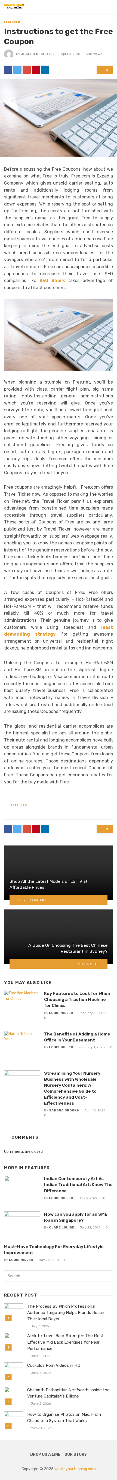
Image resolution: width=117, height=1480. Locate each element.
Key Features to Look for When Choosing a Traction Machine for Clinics (77, 999)
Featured (12, 22)
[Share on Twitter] (17, 70)
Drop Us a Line (45, 1454)
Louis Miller (61, 1013)
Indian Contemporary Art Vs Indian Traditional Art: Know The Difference (78, 1184)
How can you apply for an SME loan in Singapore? (75, 1217)
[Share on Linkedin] (45, 70)
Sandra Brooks (64, 1110)
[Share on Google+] (27, 70)
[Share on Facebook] (8, 70)
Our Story (75, 1454)
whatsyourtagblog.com (75, 1469)
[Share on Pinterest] (36, 70)
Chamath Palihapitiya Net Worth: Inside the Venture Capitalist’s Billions (68, 1393)
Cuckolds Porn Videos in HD (53, 1365)
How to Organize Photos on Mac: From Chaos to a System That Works (64, 1417)
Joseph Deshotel (38, 54)
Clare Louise (61, 1227)
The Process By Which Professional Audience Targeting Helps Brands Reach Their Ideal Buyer (65, 1312)
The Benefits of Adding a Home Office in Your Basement (77, 1037)
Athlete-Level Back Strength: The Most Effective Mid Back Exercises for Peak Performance (65, 1342)
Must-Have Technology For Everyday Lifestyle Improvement (54, 1249)
